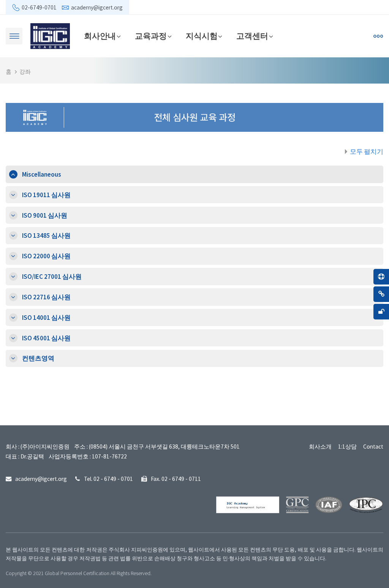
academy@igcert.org (97, 7)
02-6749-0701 (39, 7)
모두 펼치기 (366, 151)
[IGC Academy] (50, 35)
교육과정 (151, 36)
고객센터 (252, 36)
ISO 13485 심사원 (46, 235)
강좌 (25, 71)
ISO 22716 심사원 (46, 297)
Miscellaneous (41, 174)
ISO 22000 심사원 (46, 256)
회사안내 (100, 36)
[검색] (303, 36)
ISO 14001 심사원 (46, 317)
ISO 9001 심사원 (44, 215)
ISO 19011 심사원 (46, 195)
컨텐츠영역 (38, 358)
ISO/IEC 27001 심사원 (52, 276)
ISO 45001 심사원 (46, 338)
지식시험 (202, 36)
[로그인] (320, 36)
